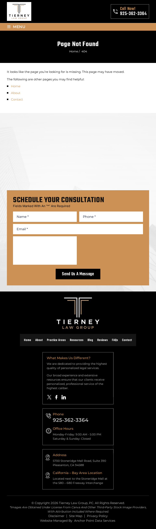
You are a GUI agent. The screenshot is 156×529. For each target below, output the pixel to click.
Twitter (49, 397)
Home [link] (15, 86)
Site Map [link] (75, 516)
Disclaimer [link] (56, 516)
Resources (76, 340)
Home (27, 340)
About (39, 340)
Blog (90, 340)
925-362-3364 (133, 13)
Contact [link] (17, 99)
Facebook (56, 397)
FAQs (115, 340)
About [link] (15, 93)
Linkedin (64, 397)
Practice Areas (56, 340)
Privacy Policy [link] (97, 516)
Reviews (102, 340)
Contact (127, 340)
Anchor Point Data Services (94, 521)
